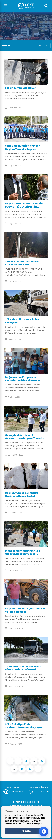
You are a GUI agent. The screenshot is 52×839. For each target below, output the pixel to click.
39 (42, 761)
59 (30, 768)
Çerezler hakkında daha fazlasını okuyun (23, 822)
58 (22, 768)
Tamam (26, 830)
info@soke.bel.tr (26, 801)
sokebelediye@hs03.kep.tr (26, 805)
